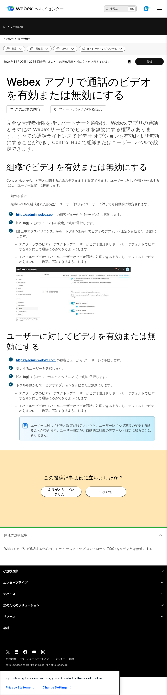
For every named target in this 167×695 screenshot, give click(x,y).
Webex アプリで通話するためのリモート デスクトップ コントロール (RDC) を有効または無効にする (78, 549)
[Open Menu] (159, 8)
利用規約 (11, 658)
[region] (60, 683)
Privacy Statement (20, 687)
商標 (71, 658)
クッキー (60, 658)
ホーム (6, 27)
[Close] (114, 676)
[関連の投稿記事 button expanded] (161, 535)
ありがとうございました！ (61, 492)
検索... (114, 8)
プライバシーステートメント (35, 658)
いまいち (105, 492)
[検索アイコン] (107, 9)
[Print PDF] (129, 61)
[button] (146, 8)
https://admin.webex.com (36, 215)
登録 (149, 61)
